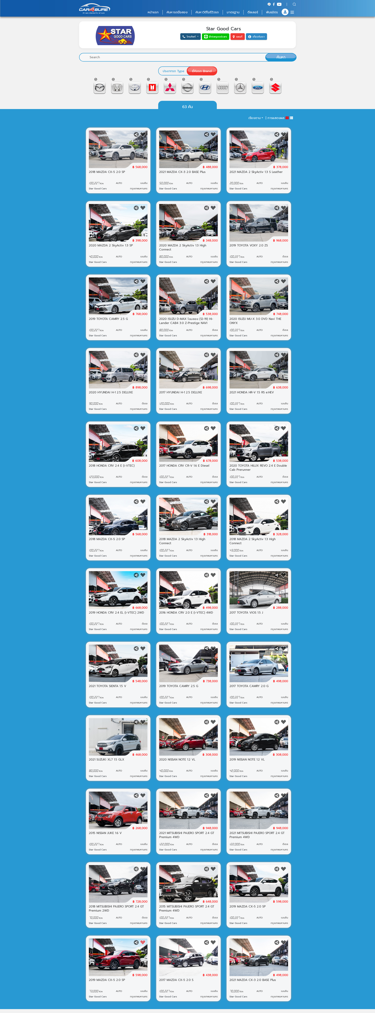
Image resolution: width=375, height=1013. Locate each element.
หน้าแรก (153, 12)
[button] (190, 36)
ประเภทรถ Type (173, 71)
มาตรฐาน (233, 12)
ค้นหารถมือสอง (177, 12)
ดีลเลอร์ (252, 12)
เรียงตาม (254, 118)
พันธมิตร (272, 12)
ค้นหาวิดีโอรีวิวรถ (207, 12)
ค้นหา (281, 57)
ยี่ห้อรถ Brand (202, 71)
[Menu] (292, 12)
